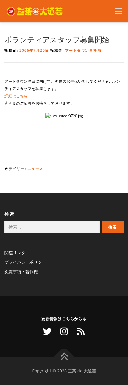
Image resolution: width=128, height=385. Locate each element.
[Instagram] (64, 331)
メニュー (118, 11)
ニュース (35, 168)
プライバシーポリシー (25, 262)
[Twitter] (47, 331)
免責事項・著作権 (21, 271)
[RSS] (80, 331)
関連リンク (14, 253)
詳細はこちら (16, 96)
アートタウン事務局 (83, 50)
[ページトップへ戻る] (64, 357)
